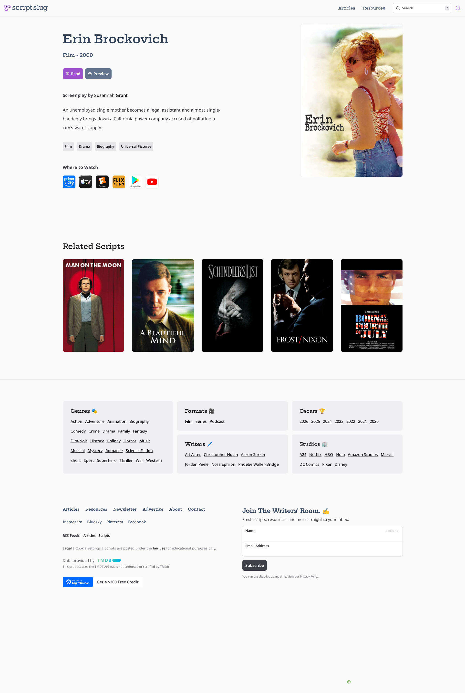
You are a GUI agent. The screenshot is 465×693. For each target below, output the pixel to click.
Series (201, 421)
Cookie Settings (88, 548)
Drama (84, 146)
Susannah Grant (111, 95)
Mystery (95, 450)
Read (75, 73)
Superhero (107, 460)
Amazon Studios (363, 454)
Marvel (387, 454)
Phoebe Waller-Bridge (258, 464)
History (97, 441)
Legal (67, 548)
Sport (89, 460)
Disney (341, 464)
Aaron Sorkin (253, 454)
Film (68, 146)
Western (154, 460)
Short (76, 460)
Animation (116, 421)
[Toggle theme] (458, 8)
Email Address (257, 545)
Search (425, 8)
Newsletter (125, 509)
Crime (94, 431)
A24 (303, 454)
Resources (374, 8)
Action (76, 421)
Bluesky (94, 522)
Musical (78, 450)
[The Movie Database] (108, 560)
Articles (346, 8)
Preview (101, 73)
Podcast (217, 421)
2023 (339, 421)
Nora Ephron (223, 464)
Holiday (114, 441)
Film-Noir (79, 441)
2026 (304, 421)
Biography (105, 146)
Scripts (104, 535)
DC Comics (309, 464)
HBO (328, 454)
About (175, 509)
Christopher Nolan (221, 454)
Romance (114, 450)
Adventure (94, 421)
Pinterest (114, 522)
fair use (159, 548)
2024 (327, 421)
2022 (350, 421)
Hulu (340, 454)
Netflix (315, 454)
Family (124, 431)
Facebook (137, 522)
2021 (362, 421)
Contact (196, 509)
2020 (374, 421)
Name (322, 530)
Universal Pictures (136, 146)
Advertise (153, 509)
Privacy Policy (309, 576)
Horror (130, 441)
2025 (315, 421)
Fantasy (140, 431)
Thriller (126, 460)
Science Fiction (139, 450)
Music (144, 441)
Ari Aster (193, 454)
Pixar (327, 464)
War (139, 460)
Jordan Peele (196, 464)
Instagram (72, 522)
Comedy (78, 431)
